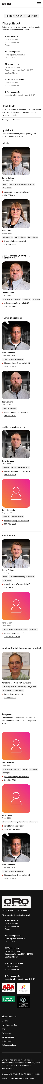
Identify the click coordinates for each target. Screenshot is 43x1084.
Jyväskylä (5, 120)
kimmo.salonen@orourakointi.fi (17, 363)
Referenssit (6, 1033)
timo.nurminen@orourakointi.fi (17, 471)
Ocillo (31, 1078)
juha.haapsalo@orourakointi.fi (16, 521)
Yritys (4, 1029)
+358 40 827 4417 (12, 637)
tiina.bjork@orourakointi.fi (15, 241)
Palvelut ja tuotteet (9, 1025)
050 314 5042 (10, 244)
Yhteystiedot (7, 1041)
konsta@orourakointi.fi (13, 694)
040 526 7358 (10, 366)
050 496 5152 (10, 475)
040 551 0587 (10, 697)
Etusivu (5, 1021)
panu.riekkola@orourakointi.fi (16, 777)
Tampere (16, 120)
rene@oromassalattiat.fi (14, 633)
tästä (28, 915)
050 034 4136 (10, 306)
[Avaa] (39, 3)
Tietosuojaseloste (9, 1045)
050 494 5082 (10, 416)
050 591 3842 (10, 195)
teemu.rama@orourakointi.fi (16, 412)
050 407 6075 (10, 524)
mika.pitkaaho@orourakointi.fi (16, 303)
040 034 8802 (10, 780)
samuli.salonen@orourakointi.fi (17, 192)
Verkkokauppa (8, 1037)
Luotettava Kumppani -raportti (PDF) (20, 95)
